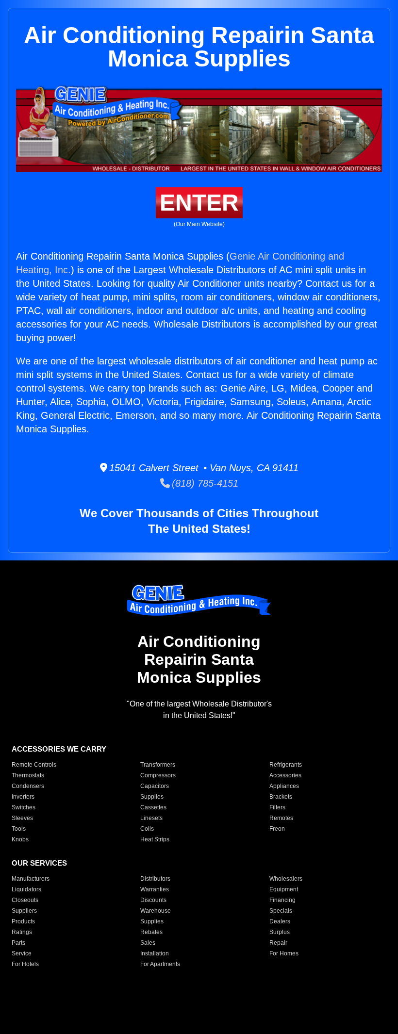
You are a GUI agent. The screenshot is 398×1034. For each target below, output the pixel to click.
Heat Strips (154, 839)
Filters (277, 807)
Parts (18, 942)
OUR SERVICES (39, 863)
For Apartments (160, 964)
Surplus (279, 932)
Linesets (151, 818)
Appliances (284, 786)
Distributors (155, 878)
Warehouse (155, 910)
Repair (278, 942)
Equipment (283, 889)
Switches (23, 807)
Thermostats (28, 775)
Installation (154, 953)
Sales (147, 942)
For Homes (283, 953)
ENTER (199, 202)
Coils (147, 828)
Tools (19, 828)
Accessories (285, 775)
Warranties (154, 889)
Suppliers (24, 910)
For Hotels (25, 964)
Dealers (279, 921)
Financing (282, 900)
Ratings (22, 932)
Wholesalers (285, 878)
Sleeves (22, 818)
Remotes (281, 818)
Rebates (151, 932)
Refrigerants (285, 764)
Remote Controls (34, 764)
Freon (277, 828)
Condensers (28, 786)
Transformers (157, 764)
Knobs (20, 839)
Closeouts (25, 900)
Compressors (158, 775)
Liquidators (26, 889)
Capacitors (154, 786)
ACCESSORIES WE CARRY (59, 749)
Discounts (153, 900)
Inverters (23, 796)
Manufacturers (31, 878)
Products (23, 921)
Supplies (152, 796)
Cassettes (153, 807)
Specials (280, 910)
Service (22, 953)
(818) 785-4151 (204, 483)
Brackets (280, 796)
